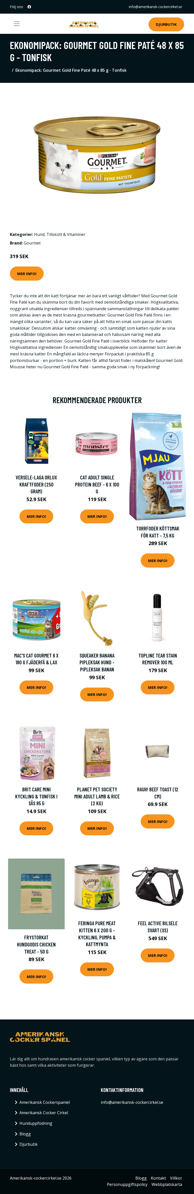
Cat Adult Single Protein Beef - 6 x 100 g (97, 484)
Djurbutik (166, 24)
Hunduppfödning (35, 1123)
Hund (39, 234)
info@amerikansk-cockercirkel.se (155, 6)
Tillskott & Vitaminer (65, 234)
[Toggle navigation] (16, 24)
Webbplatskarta (167, 1184)
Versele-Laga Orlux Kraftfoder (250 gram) (36, 484)
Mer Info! (26, 273)
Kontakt (158, 1178)
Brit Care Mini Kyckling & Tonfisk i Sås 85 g (36, 796)
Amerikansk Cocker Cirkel (43, 1112)
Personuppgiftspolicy (127, 1184)
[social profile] (29, 7)
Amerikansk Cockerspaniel (44, 1102)
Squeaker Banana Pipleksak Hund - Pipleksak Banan (97, 662)
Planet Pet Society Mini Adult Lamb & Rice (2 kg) (97, 796)
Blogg (25, 1134)
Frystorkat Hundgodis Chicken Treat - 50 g (36, 944)
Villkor (176, 1178)
